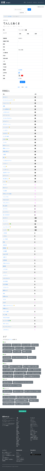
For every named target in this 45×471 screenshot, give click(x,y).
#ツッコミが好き (29, 348)
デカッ (31, 427)
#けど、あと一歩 (8, 373)
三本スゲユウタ (6, 263)
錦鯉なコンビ (32, 434)
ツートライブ (6, 127)
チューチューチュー (7, 326)
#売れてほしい (34, 400)
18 (19, 78)
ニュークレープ (6, 227)
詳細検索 (3, 460)
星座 (17, 428)
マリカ (4, 299)
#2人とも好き (16, 345)
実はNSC (17, 444)
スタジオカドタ (6, 278)
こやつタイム (6, 329)
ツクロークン (6, 287)
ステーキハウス (6, 115)
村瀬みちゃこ (6, 308)
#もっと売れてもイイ (9, 397)
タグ (31, 440)
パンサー (5, 230)
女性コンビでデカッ (33, 424)
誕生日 (17, 437)
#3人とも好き (26, 345)
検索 (29, 9)
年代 (17, 424)
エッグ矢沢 (5, 239)
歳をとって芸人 (33, 433)
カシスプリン (6, 211)
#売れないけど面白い (21, 400)
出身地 (17, 425)
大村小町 (5, 245)
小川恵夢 (5, 251)
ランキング (29, 2)
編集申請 (22, 82)
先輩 (19, 87)
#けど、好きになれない (34, 373)
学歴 (17, 434)
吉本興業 (20, 69)
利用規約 (17, 456)
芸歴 (17, 420)
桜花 (4, 242)
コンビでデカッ (33, 421)
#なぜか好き (7, 357)
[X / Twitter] (31, 452)
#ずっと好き (17, 351)
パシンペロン (6, 196)
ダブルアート (6, 121)
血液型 (17, 427)
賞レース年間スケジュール (6, 452)
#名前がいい (32, 357)
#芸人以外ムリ (7, 391)
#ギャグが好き (7, 351)
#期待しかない (27, 351)
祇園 (4, 106)
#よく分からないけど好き (19, 357)
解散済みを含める (41, 6)
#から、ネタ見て (8, 376)
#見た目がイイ (7, 382)
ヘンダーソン (6, 169)
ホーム (17, 452)
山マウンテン (6, 175)
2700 (4, 139)
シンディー (5, 275)
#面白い (6, 366)
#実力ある (35, 345)
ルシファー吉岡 (6, 320)
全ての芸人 (10, 16)
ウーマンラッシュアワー (8, 100)
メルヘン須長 (6, 311)
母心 (4, 157)
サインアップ (41, 2)
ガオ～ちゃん (6, 323)
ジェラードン (6, 224)
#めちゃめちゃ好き (9, 348)
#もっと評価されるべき (22, 403)
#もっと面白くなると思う (31, 366)
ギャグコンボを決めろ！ (6, 453)
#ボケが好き (19, 348)
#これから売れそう (9, 400)
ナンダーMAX (6, 136)
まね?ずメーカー (6, 172)
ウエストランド (6, 103)
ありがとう (5, 97)
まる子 (4, 302)
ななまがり (5, 133)
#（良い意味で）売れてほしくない (26, 397)
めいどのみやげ (6, 214)
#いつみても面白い (9, 370)
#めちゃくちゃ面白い (16, 366)
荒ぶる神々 (5, 205)
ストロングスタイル (7, 118)
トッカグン (5, 130)
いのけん (5, 236)
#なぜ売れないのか (9, 403)
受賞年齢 (17, 433)
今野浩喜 (5, 260)
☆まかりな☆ (6, 199)
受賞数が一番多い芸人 (34, 437)
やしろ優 (5, 314)
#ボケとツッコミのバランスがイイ (23, 382)
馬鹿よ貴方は (6, 151)
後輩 (26, 87)
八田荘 (4, 154)
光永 (4, 293)
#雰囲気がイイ (7, 360)
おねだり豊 (5, 254)
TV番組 (17, 440)
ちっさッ (31, 428)
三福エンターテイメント (8, 305)
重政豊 (4, 266)
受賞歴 (17, 431)
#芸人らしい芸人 (18, 391)
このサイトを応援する (20, 459)
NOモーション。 (6, 145)
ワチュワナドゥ (6, 202)
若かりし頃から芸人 (33, 431)
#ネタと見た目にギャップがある (12, 385)
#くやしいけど (19, 376)
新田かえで (5, 290)
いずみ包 (5, 233)
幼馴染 (17, 441)
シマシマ (5, 272)
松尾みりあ (5, 296)
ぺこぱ (4, 166)
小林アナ (5, 257)
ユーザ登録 (6, 425)
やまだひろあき (6, 317)
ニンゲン (5, 142)
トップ (5, 16)
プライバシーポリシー (20, 458)
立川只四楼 (5, 284)
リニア (4, 181)
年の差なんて (32, 430)
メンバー (17, 421)
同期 (22, 87)
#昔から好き (7, 345)
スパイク (5, 184)
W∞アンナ (5, 187)
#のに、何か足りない (34, 370)
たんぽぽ (5, 190)
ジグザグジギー (6, 112)
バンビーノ (5, 163)
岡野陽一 (5, 248)
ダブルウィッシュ (6, 124)
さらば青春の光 (6, 109)
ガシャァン (5, 221)
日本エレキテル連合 (7, 193)
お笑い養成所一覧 (5, 457)
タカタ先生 (5, 281)
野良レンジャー (6, 148)
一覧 (24, 2)
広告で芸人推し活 (22, 411)
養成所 (17, 443)
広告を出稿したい (19, 461)
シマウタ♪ (5, 269)
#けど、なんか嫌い (20, 373)
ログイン (35, 2)
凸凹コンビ (32, 420)
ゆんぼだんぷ (6, 178)
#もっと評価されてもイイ (32, 376)
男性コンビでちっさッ (34, 425)
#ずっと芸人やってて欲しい (32, 391)
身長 (17, 430)
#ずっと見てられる (21, 370)
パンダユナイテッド (7, 160)
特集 (17, 446)
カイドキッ (5, 208)
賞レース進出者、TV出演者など (7, 459)
